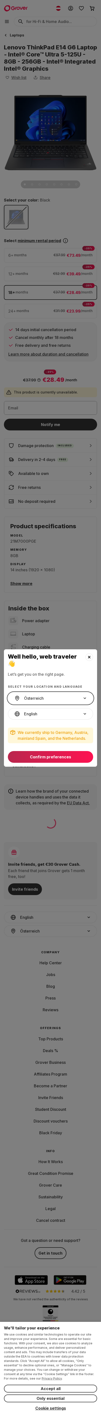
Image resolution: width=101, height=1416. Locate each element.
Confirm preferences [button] (50, 756)
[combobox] (50, 698)
